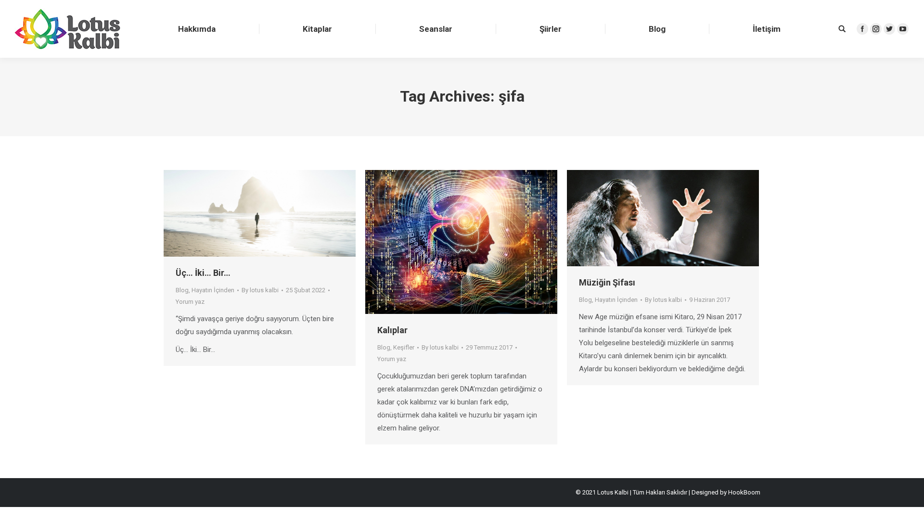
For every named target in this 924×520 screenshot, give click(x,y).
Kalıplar (392, 330)
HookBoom (744, 492)
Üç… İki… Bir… (203, 273)
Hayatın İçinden (213, 290)
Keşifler (403, 347)
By (260, 290)
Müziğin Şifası (607, 282)
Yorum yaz (190, 301)
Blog (182, 290)
